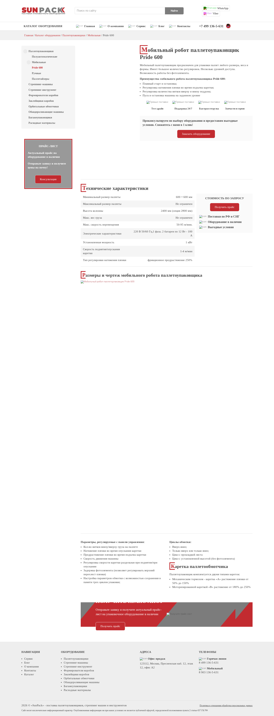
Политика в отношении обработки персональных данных (226, 705)
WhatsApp (222, 8)
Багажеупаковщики (40, 117)
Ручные (36, 73)
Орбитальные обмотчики (44, 106)
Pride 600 (37, 67)
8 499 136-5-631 (209, 662)
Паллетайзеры (40, 78)
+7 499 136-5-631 (211, 26)
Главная (89, 26)
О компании (115, 26)
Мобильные (94, 35)
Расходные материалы (42, 123)
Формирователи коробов (43, 95)
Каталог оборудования (43, 26)
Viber (215, 13)
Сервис (141, 26)
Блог (161, 26)
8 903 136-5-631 (209, 672)
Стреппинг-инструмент (42, 89)
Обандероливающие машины (46, 112)
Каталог (29, 674)
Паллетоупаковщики (73, 35)
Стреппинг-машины (41, 84)
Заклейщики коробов (41, 101)
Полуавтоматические (44, 56)
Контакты (183, 26)
